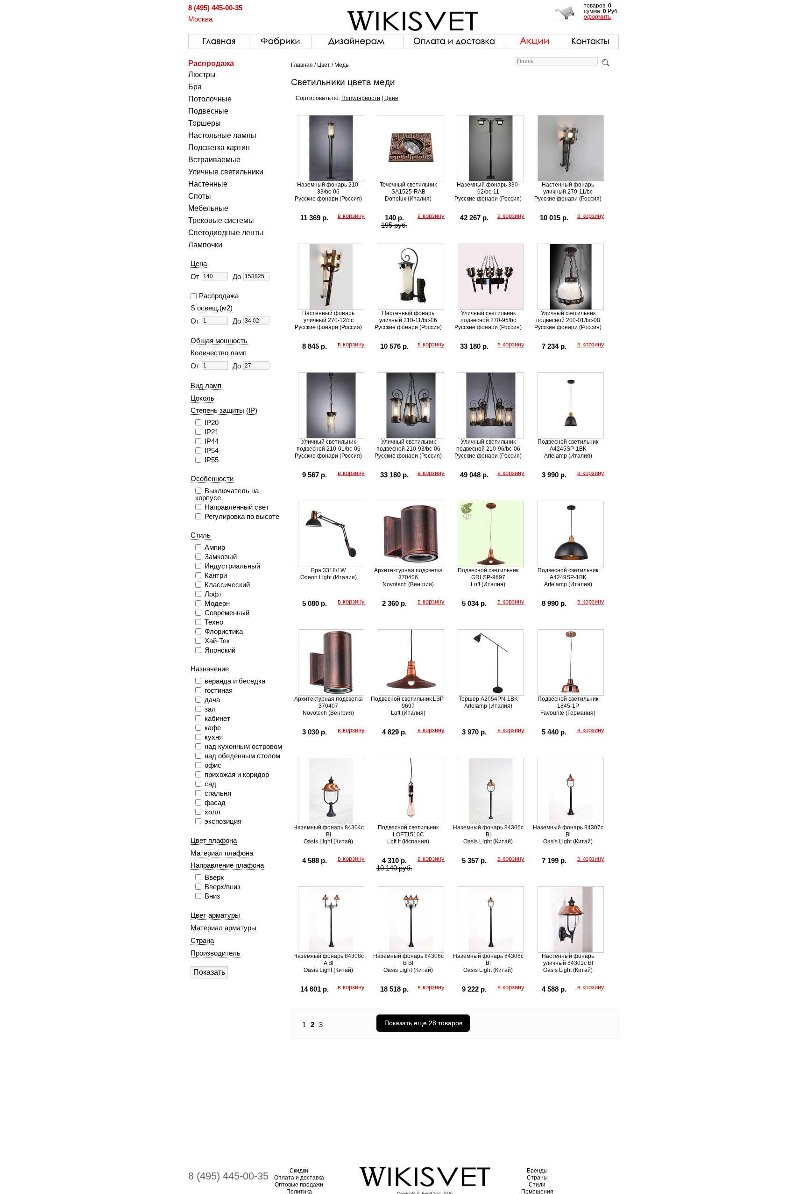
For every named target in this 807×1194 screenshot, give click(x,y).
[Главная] (219, 40)
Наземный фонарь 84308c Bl (488, 959)
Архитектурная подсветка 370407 (328, 702)
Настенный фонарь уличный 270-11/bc (568, 188)
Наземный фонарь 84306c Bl (488, 831)
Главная (302, 65)
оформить (597, 17)
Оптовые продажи (299, 1184)
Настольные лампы (222, 135)
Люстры (202, 75)
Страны (537, 1177)
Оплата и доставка (299, 1177)
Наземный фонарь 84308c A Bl (328, 959)
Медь (341, 65)
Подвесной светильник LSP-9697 (408, 702)
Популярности (360, 98)
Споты (199, 196)
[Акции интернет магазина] (533, 40)
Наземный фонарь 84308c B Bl (408, 959)
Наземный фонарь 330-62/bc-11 (488, 188)
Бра (195, 87)
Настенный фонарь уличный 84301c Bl (568, 959)
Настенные (207, 184)
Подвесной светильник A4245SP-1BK (568, 445)
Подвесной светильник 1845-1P (568, 702)
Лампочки (205, 245)
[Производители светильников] (280, 40)
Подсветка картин (219, 147)
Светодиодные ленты (225, 233)
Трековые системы (221, 220)
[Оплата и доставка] (454, 40)
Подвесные (208, 111)
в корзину (351, 215)
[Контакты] (590, 40)
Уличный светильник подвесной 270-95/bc (488, 317)
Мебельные (208, 208)
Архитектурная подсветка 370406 (408, 574)
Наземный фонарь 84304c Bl (328, 831)
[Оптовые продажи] (357, 40)
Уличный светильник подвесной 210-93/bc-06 (408, 445)
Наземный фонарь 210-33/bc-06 (328, 188)
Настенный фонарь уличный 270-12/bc (328, 317)
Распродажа (211, 63)
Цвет (323, 65)
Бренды (537, 1170)
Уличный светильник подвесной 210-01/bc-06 (329, 445)
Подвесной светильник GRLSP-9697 (488, 574)
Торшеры (204, 123)
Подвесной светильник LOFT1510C (408, 831)
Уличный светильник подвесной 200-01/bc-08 (568, 317)
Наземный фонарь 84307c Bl (568, 831)
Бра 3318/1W (328, 570)
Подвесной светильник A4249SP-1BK (568, 574)
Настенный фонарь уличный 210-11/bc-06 (408, 317)
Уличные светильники (225, 172)
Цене (391, 98)
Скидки (299, 1170)
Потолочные (210, 99)
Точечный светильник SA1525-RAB (408, 188)
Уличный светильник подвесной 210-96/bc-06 (488, 445)
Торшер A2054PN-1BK (488, 699)
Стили (537, 1184)
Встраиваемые (214, 160)
